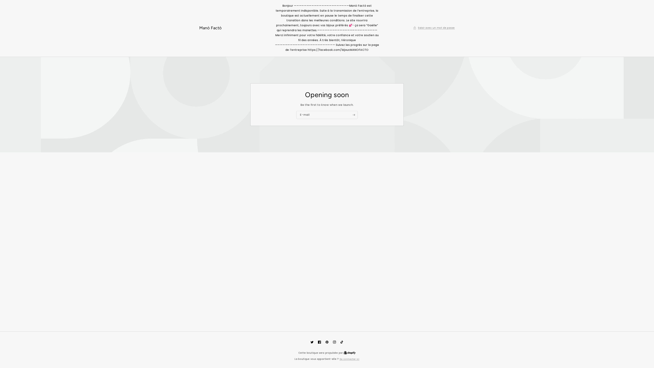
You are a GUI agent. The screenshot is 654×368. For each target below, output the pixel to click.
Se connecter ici (349, 359)
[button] (434, 28)
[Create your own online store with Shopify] (350, 353)
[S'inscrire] (353, 115)
